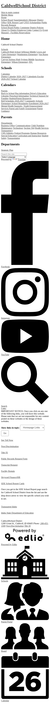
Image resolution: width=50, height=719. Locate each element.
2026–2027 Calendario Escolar (30, 76)
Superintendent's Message (25, 20)
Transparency (7, 130)
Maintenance (6, 128)
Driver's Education (38, 93)
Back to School (8, 93)
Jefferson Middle (28, 52)
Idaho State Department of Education (17, 513)
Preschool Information (19, 96)
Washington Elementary (27, 54)
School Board (7, 20)
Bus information (22, 93)
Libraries (5, 96)
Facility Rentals (8, 471)
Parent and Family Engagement (23, 108)
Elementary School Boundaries (14, 103)
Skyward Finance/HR (10, 477)
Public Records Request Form (14, 459)
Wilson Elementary (20, 62)
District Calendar (8, 76)
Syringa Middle (27, 59)
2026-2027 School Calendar (13, 79)
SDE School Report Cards (12, 483)
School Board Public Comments (15, 27)
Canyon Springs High (10, 59)
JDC (31, 62)
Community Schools (34, 101)
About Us (5, 30)
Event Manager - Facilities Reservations (24, 31)
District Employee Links (21, 30)
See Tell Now (7, 440)
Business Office (8, 125)
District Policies (37, 27)
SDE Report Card (15, 22)
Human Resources (38, 133)
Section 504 (29, 128)
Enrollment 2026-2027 (39, 103)
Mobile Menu (7, 15)
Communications (23, 125)
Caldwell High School (11, 52)
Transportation (13, 138)
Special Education (9, 135)
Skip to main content (10, 12)
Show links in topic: (10, 427)
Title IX (4, 452)
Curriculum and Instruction (29, 135)
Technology (18, 128)
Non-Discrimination (10, 446)
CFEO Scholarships (32, 22)
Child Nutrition (37, 125)
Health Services (42, 128)
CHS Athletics (7, 133)
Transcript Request (9, 465)
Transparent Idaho (9, 507)
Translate (22, 159)
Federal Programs (22, 133)
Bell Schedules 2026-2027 (12, 101)
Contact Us (37, 30)
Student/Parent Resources (20, 98)
